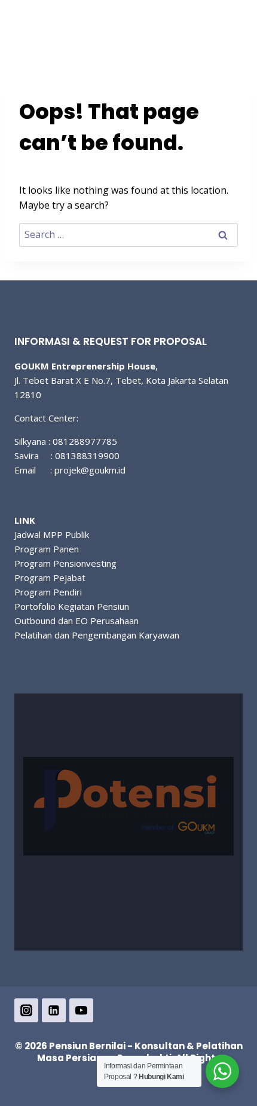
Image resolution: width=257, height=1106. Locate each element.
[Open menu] (229, 31)
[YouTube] (81, 1010)
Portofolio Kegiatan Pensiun (71, 606)
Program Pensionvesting (65, 563)
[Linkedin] (54, 1010)
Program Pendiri (48, 592)
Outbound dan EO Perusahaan (76, 621)
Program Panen (46, 549)
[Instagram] (26, 1010)
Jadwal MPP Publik (51, 534)
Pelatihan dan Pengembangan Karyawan (96, 635)
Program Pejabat (49, 577)
